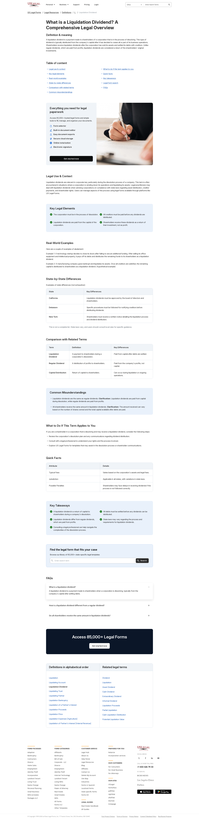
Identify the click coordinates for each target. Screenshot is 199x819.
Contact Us (85, 772)
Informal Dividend (109, 701)
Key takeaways (109, 78)
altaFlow (111, 797)
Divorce (30, 762)
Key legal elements (56, 74)
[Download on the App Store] (145, 792)
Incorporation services (117, 755)
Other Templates (60, 808)
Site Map (84, 778)
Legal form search (110, 83)
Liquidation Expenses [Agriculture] (63, 719)
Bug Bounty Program (164, 816)
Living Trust (32, 782)
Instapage (112, 804)
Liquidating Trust (56, 691)
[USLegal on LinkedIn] (152, 758)
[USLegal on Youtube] (158, 758)
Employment (32, 769)
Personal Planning (34, 788)
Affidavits (58, 752)
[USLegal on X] (139, 758)
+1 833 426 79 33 (145, 766)
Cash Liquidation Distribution (114, 715)
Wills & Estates (33, 795)
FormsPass (112, 788)
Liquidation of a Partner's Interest (63, 705)
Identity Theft (33, 772)
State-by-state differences (60, 83)
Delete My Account (88, 775)
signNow (111, 794)
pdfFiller (111, 791)
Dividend (106, 678)
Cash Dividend (108, 692)
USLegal (111, 784)
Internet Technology (62, 775)
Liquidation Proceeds (57, 709)
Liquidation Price (56, 714)
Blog (83, 765)
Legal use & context (57, 69)
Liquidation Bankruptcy (58, 700)
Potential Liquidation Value (113, 719)
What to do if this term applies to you (118, 69)
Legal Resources (87, 762)
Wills (56, 798)
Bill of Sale (58, 759)
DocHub (111, 801)
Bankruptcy (32, 755)
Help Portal (85, 759)
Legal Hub (85, 752)
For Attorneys (113, 773)
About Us (84, 755)
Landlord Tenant (34, 778)
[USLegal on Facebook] (145, 758)
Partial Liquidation (109, 710)
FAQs (105, 87)
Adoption (31, 752)
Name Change (33, 785)
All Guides (85, 809)
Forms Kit (85, 795)
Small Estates (59, 795)
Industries (85, 782)
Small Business (33, 792)
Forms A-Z (58, 805)
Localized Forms (87, 788)
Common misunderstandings (60, 92)
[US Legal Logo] (143, 748)
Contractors (32, 759)
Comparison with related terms (61, 87)
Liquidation (53, 678)
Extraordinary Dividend (111, 696)
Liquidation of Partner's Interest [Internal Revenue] (70, 723)
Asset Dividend (108, 687)
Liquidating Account (57, 682)
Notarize (111, 752)
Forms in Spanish (88, 785)
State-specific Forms (89, 792)
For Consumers (114, 767)
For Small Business (115, 770)
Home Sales (32, 765)
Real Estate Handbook (89, 806)
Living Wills (58, 782)
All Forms (58, 801)
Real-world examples (57, 78)
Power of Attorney (61, 788)
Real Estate (58, 792)
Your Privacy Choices (108, 816)
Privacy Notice (133, 816)
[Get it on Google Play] (163, 792)
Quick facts (108, 74)
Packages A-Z (33, 798)
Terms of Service (122, 816)
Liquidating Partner (56, 696)
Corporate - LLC (60, 762)
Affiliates (84, 769)
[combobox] (134, 4)
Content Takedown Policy (148, 816)
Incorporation (33, 775)
